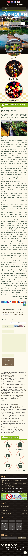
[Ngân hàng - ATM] (20, 466)
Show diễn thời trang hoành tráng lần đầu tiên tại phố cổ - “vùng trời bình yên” (13, 389)
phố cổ (11, 523)
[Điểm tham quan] (20, 445)
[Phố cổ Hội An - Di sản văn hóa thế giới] (14, 15)
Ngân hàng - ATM (20, 470)
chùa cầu (5, 526)
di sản (12, 529)
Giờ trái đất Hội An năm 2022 (10, 395)
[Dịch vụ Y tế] (8, 466)
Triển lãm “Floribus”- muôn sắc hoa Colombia (14, 409)
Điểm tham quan (20, 449)
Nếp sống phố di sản (8, 421)
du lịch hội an (12, 521)
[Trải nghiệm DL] (8, 456)
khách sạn (19, 526)
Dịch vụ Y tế (8, 470)
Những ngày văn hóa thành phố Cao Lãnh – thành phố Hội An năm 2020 (13, 428)
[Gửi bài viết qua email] (21, 301)
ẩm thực (19, 529)
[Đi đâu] (20, 456)
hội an (4, 521)
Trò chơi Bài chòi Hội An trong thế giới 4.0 (13, 392)
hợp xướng (12, 526)
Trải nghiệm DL (8, 460)
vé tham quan (19, 521)
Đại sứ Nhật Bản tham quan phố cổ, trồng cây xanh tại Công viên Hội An (12, 419)
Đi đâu (20, 460)
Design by (15, 549)
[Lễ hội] (8, 445)
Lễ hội (7, 449)
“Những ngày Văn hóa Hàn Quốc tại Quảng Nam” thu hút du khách (13, 403)
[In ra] (24, 301)
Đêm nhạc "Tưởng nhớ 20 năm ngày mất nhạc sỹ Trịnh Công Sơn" (12, 406)
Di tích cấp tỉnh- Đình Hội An (10, 387)
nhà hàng (5, 529)
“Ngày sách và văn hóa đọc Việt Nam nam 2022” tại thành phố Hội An (12, 379)
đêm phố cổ (19, 523)
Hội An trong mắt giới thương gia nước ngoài (14, 384)
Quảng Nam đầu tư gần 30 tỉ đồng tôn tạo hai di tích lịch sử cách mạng (13, 397)
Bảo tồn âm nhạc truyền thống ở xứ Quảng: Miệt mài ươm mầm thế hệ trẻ (13, 413)
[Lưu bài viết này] (24, 304)
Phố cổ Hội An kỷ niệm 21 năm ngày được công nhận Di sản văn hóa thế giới (12, 416)
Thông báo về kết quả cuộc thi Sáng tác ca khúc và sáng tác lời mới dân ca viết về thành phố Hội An (13, 424)
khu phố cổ (4, 523)
